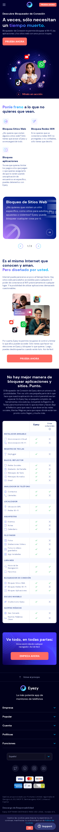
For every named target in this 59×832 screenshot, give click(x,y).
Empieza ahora (29, 656)
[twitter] (15, 768)
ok (29, 828)
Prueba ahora (14, 41)
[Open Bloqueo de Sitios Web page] (49, 232)
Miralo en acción (32, 94)
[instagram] (34, 768)
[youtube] (43, 768)
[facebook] (24, 768)
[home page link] (29, 5)
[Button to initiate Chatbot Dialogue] (52, 826)
